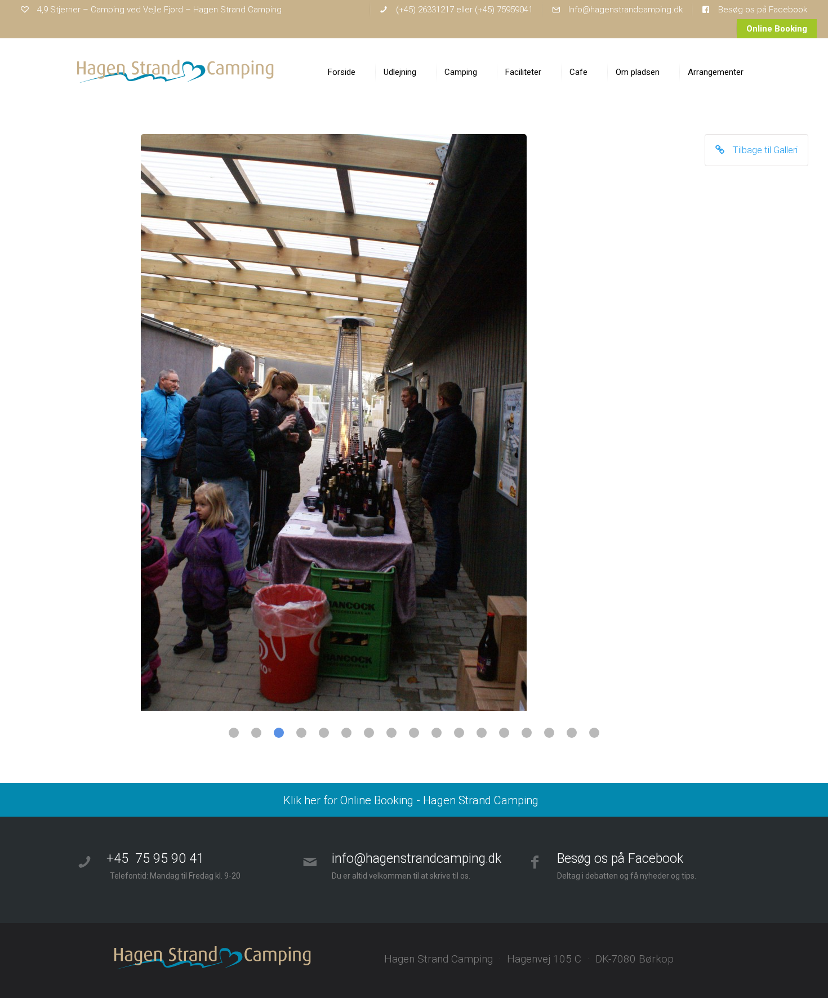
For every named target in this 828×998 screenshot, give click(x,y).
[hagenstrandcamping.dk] (175, 72)
